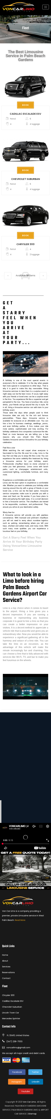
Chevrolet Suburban (25, 179)
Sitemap (32, 1113)
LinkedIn (36, 1081)
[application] (25, 364)
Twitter (35, 1072)
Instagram (17, 1081)
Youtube (25, 1091)
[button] (7, 275)
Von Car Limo (29, 1101)
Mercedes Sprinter (11, 1018)
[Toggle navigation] (45, 7)
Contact (6, 978)
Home (5, 955)
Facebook (17, 1072)
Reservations (8, 972)
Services (6, 966)
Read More (20, 920)
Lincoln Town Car (10, 1012)
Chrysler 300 (25, 244)
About (5, 960)
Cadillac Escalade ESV (25, 114)
